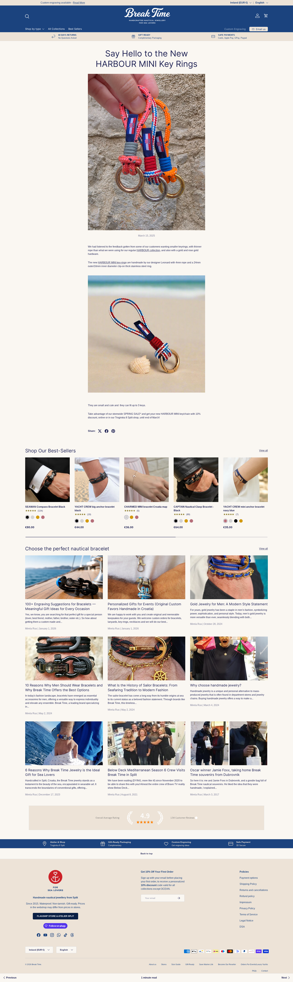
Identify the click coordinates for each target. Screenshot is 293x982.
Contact (264, 971)
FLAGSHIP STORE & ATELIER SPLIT (55, 916)
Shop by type (33, 28)
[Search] (26, 16)
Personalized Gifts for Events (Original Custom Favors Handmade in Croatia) (144, 606)
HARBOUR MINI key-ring (111, 262)
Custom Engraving (235, 29)
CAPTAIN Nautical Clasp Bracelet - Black (194, 508)
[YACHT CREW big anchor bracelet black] (97, 479)
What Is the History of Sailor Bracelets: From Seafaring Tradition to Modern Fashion (142, 687)
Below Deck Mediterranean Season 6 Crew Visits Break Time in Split (146, 772)
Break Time (36, 964)
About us (152, 964)
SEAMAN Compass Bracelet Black (45, 506)
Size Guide (176, 964)
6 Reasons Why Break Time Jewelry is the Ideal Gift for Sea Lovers (62, 772)
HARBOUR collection (148, 250)
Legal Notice (246, 920)
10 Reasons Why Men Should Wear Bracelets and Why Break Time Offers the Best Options (64, 687)
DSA (242, 926)
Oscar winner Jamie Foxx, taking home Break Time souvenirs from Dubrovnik (225, 772)
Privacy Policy (247, 908)
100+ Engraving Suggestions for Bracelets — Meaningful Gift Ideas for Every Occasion (60, 606)
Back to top (147, 853)
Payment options (249, 878)
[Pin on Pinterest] (113, 431)
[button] (266, 15)
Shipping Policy (248, 884)
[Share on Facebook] (106, 431)
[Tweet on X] (99, 431)
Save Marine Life (206, 964)
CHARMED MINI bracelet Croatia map (145, 506)
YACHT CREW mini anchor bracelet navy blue (243, 508)
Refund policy (247, 896)
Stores (163, 964)
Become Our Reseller (227, 964)
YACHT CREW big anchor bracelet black (94, 508)
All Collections (56, 28)
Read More (64, 2)
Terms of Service (249, 914)
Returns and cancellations (254, 890)
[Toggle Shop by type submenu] (43, 29)
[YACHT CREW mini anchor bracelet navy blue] (245, 479)
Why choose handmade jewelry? (215, 685)
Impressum (245, 902)
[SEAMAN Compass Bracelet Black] (47, 479)
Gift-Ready (189, 964)
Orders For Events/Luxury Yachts (254, 964)
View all (263, 450)
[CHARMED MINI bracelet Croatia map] (146, 479)
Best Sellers (75, 28)
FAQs (254, 971)
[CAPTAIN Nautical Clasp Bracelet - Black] (196, 479)
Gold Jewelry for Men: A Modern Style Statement (229, 604)
